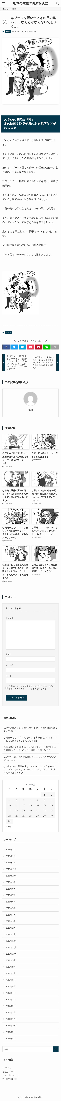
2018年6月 (11, 901)
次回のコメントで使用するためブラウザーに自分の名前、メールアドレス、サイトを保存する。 (31, 687)
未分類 (8, 31)
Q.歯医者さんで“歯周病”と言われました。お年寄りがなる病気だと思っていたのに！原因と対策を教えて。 (30, 748)
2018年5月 (11, 908)
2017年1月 (11, 1012)
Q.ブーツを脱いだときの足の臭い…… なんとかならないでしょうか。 (30, 758)
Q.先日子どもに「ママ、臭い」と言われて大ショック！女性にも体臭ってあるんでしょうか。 (30, 739)
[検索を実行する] (56, 1049)
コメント (10, 618)
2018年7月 (11, 895)
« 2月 (8, 826)
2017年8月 (11, 967)
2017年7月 (11, 973)
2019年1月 (11, 856)
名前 (8, 654)
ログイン (6, 1068)
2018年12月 (11, 862)
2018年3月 (11, 921)
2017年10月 (11, 954)
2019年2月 (11, 849)
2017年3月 (11, 999)
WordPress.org (9, 1079)
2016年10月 (11, 1025)
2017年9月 (11, 960)
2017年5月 (11, 986)
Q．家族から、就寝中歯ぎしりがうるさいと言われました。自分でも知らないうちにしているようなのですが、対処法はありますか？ (30, 769)
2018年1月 (11, 934)
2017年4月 (11, 993)
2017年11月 (11, 947)
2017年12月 (11, 941)
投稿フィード (8, 1071)
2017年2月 (11, 1006)
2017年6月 (11, 980)
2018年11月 (11, 869)
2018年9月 (11, 882)
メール (9, 665)
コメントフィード (10, 1075)
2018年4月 (11, 915)
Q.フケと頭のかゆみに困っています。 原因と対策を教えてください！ (30, 729)
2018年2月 (11, 928)
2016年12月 (11, 1019)
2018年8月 (11, 889)
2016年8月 (11, 1038)
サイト (9, 676)
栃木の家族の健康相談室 (30, 3)
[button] (57, 3)
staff (30, 410)
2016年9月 (11, 1032)
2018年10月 (11, 875)
